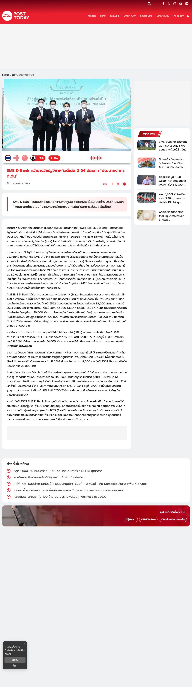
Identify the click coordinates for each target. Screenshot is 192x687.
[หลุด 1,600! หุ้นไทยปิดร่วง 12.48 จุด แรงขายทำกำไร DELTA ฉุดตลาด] (146, 197)
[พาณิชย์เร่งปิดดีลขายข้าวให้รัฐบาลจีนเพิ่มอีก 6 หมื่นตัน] (146, 215)
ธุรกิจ (14, 74)
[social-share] (163, 4)
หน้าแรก (5, 74)
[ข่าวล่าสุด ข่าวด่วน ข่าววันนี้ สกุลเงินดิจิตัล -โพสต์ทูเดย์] (15, 16)
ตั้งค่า (15, 666)
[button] (188, 16)
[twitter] (118, 184)
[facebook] (112, 184)
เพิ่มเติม (7, 653)
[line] (124, 184)
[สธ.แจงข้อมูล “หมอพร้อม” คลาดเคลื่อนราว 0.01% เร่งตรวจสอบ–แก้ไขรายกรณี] (146, 180)
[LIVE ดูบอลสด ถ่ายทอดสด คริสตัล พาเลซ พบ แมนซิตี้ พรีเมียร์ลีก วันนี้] (146, 145)
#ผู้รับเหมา (131, 519)
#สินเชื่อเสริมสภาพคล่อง (173, 519)
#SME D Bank (148, 519)
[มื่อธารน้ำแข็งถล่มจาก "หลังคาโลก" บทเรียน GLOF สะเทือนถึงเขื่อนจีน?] (146, 162)
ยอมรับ (15, 660)
